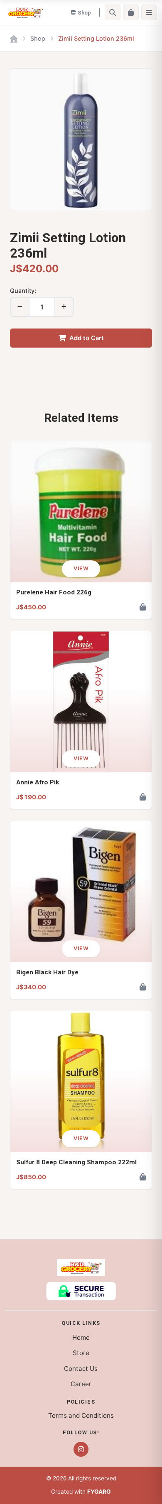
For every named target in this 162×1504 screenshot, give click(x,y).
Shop (37, 38)
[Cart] (131, 12)
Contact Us (81, 1369)
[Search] (112, 12)
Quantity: (23, 290)
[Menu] (149, 12)
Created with (81, 1491)
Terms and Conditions (81, 1415)
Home (81, 1337)
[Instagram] (81, 1449)
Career (81, 1384)
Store (81, 1353)
